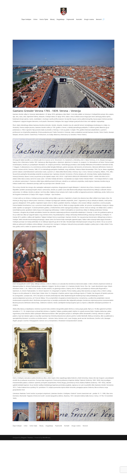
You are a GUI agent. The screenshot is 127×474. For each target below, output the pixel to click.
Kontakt (79, 19)
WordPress (46, 438)
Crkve (35, 19)
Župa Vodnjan (26, 19)
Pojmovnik (70, 19)
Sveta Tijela (44, 19)
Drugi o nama (89, 19)
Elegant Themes (27, 438)
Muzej (52, 19)
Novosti (99, 19)
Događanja (60, 19)
